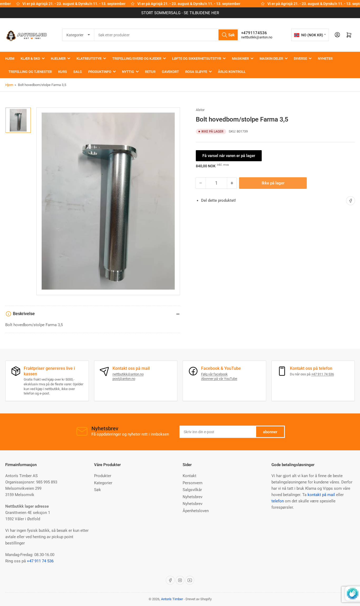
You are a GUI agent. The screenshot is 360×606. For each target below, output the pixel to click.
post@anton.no (124, 379)
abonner (270, 432)
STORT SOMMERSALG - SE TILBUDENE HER (180, 13)
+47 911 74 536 (322, 374)
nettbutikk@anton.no (256, 37)
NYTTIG (128, 72)
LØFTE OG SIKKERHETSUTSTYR (196, 58)
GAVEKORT (170, 72)
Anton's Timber (172, 599)
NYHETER (325, 58)
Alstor (200, 110)
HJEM (9, 58)
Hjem (9, 85)
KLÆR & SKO (30, 58)
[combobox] (166, 35)
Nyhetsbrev (192, 496)
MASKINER (240, 58)
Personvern (192, 483)
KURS (62, 72)
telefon (277, 501)
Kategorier (103, 483)
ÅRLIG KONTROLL (232, 72)
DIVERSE (300, 58)
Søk (97, 489)
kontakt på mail (321, 494)
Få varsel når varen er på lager (228, 155)
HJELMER (58, 58)
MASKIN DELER (271, 58)
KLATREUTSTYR (88, 58)
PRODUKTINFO (99, 72)
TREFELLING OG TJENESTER (30, 72)
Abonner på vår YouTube (219, 379)
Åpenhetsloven (196, 510)
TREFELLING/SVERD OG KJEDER (136, 58)
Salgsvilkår (192, 489)
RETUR (150, 72)
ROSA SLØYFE (196, 72)
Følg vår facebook (214, 374)
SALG (77, 72)
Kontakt (189, 475)
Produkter (102, 475)
